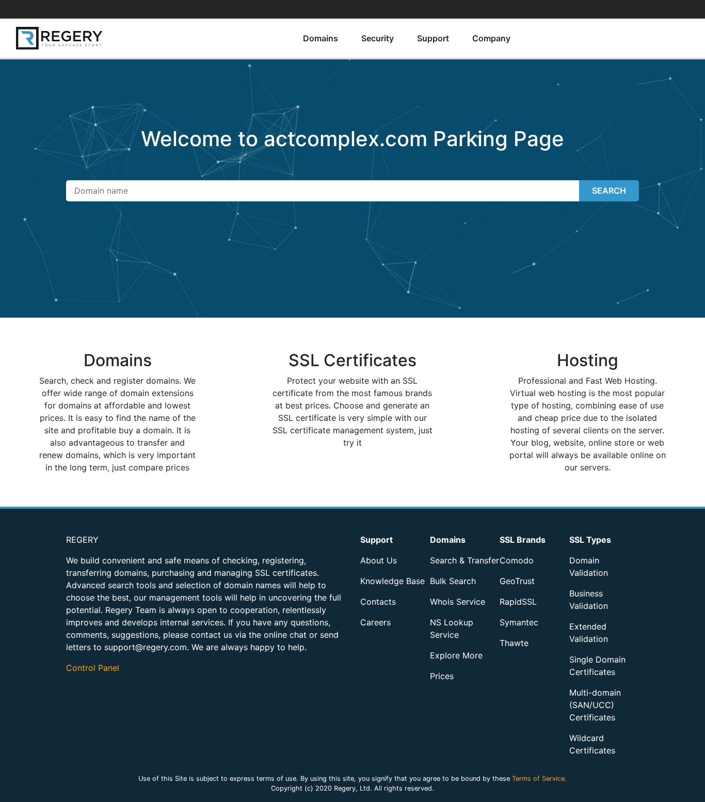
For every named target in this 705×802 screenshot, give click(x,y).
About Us (378, 560)
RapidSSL (518, 601)
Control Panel (92, 668)
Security (377, 38)
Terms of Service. (539, 778)
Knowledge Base (392, 581)
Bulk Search (453, 581)
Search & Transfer (464, 560)
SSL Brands (523, 539)
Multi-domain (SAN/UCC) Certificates (595, 704)
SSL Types (590, 539)
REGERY (82, 539)
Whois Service (457, 601)
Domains (320, 38)
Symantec (519, 622)
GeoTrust (517, 581)
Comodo (517, 560)
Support (433, 38)
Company (491, 38)
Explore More (456, 655)
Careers (375, 622)
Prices (442, 676)
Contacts (378, 601)
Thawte (514, 643)
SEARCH (609, 190)
